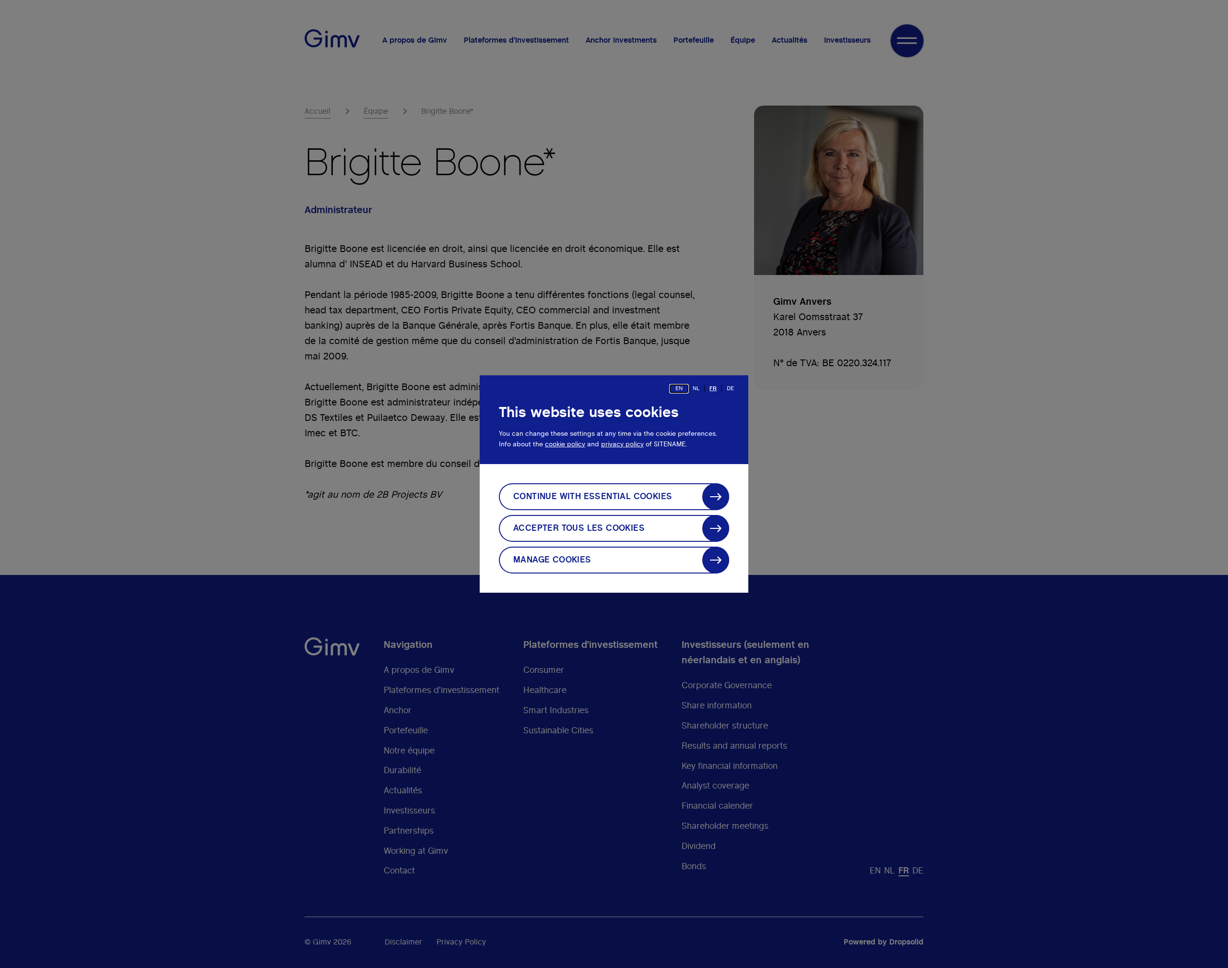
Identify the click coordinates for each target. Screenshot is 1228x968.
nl (696, 388)
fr (713, 388)
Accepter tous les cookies (579, 528)
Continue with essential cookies (592, 496)
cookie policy (565, 444)
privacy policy (622, 444)
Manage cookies (552, 560)
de (730, 388)
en (679, 388)
